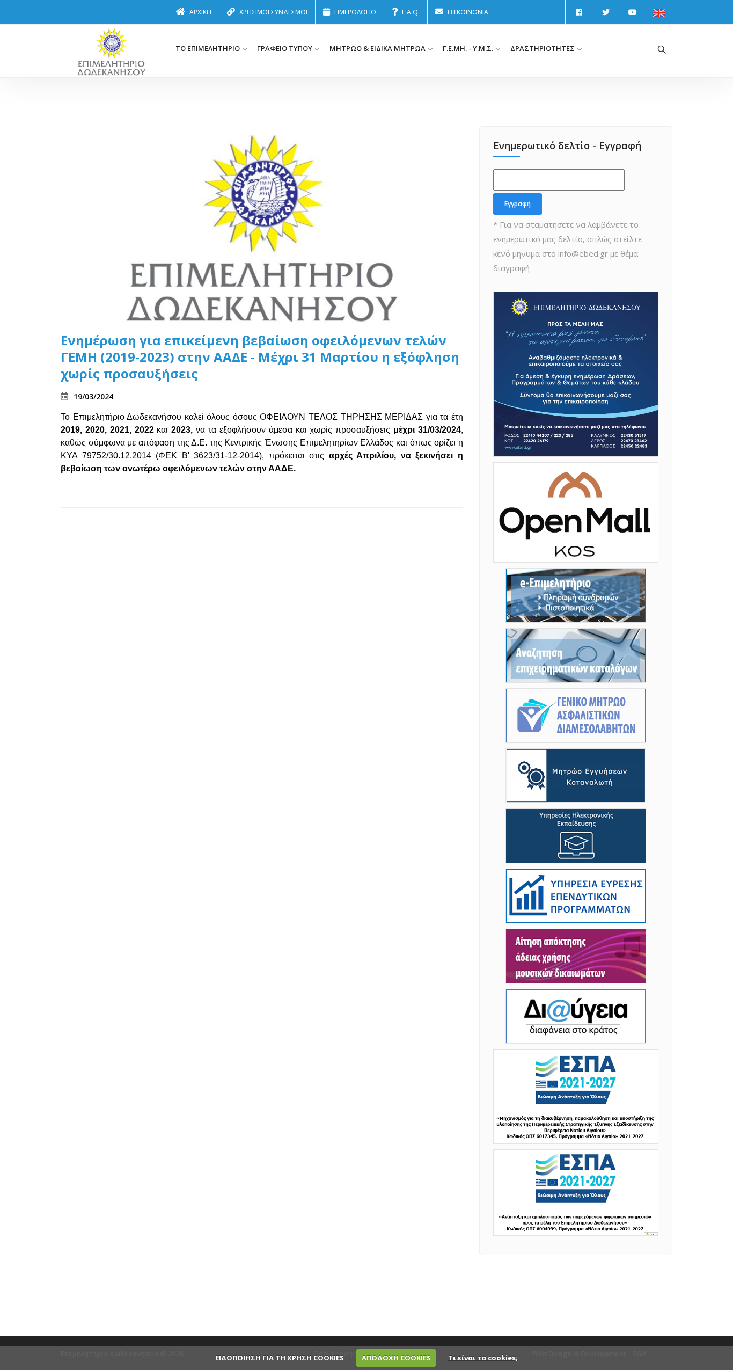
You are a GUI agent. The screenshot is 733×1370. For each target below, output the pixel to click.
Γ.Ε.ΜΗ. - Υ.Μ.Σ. (468, 48)
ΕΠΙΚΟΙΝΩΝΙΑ (468, 12)
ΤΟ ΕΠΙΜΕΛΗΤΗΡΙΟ (207, 48)
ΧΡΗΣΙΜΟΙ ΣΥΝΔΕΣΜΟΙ (273, 12)
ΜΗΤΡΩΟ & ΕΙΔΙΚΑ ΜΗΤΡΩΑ (377, 48)
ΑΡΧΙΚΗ (200, 12)
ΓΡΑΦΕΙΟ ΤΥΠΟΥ (284, 48)
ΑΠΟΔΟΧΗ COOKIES (396, 1357)
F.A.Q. (411, 12)
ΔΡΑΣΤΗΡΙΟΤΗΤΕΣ (542, 48)
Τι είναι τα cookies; (483, 1357)
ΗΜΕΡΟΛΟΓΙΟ (355, 12)
